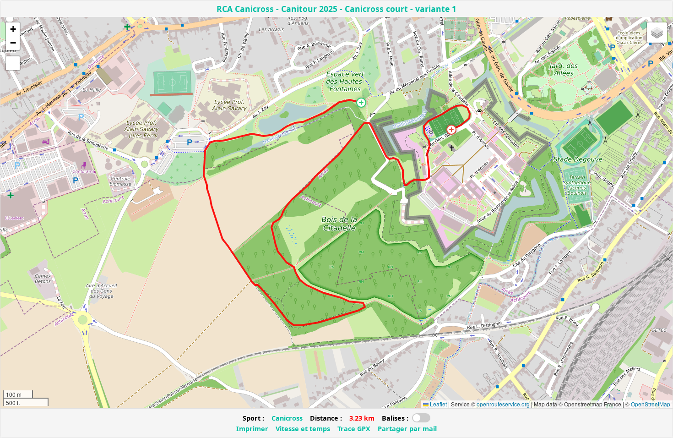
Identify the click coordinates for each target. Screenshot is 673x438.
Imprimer (252, 428)
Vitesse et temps (303, 428)
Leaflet (438, 404)
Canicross (287, 418)
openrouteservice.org (503, 404)
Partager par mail (407, 428)
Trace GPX (353, 428)
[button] (361, 102)
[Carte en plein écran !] (13, 63)
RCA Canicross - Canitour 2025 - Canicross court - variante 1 (336, 8)
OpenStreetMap (650, 404)
